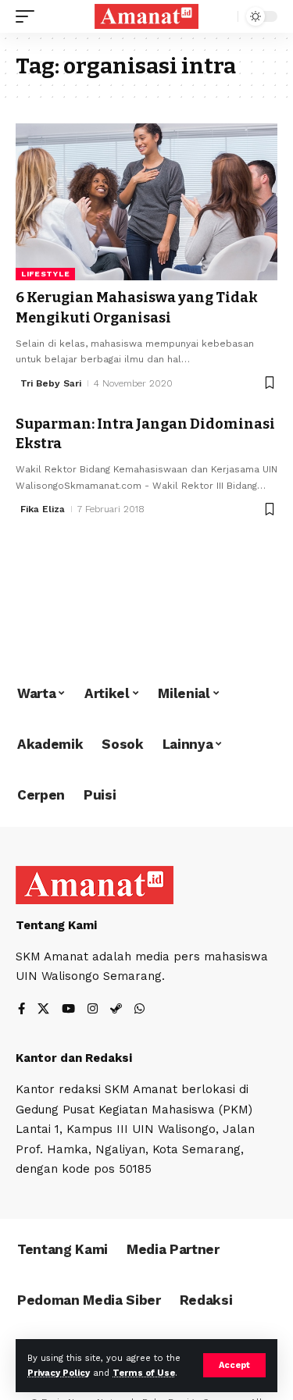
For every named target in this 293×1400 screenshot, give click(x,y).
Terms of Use (144, 1373)
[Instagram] (92, 1010)
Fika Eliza (42, 509)
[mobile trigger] (29, 16)
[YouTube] (68, 1010)
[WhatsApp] (139, 1010)
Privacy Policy (58, 1373)
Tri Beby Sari (50, 383)
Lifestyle (45, 273)
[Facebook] (21, 1010)
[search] (222, 16)
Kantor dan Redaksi (74, 1058)
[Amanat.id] (147, 16)
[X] (43, 1010)
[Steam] (116, 1010)
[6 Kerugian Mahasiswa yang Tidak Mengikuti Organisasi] (146, 201)
